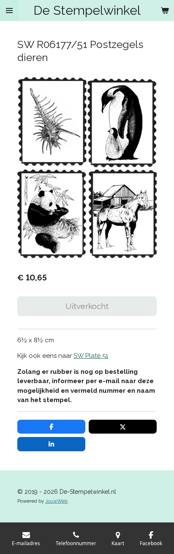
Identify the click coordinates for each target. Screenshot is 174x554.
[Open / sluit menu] (9, 10)
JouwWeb (56, 501)
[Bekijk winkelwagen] (164, 10)
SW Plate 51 (90, 356)
